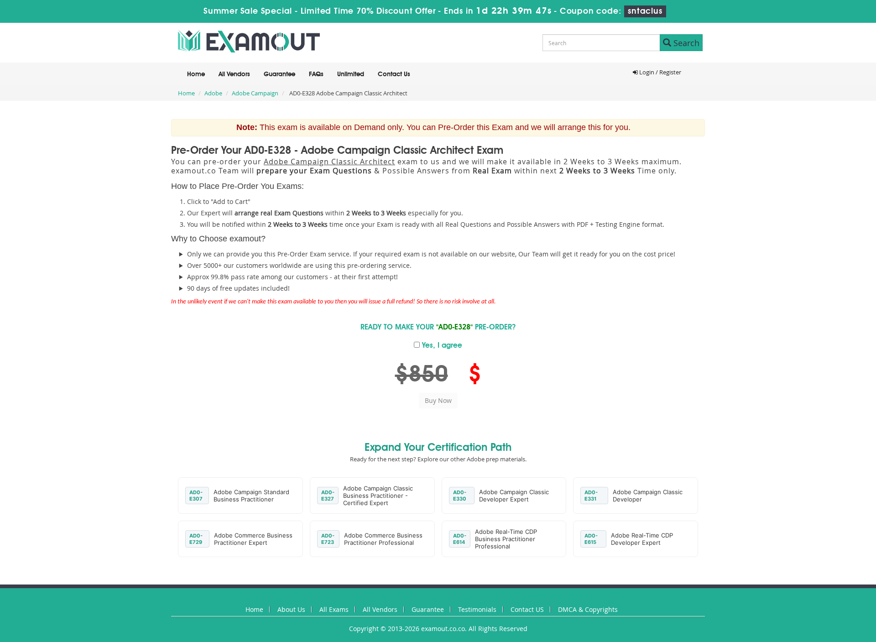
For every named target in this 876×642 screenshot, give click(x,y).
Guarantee (279, 74)
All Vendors (234, 74)
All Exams (334, 609)
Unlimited (350, 74)
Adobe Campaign (255, 93)
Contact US (527, 609)
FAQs (316, 74)
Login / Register (659, 72)
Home (196, 74)
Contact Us (394, 74)
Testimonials (477, 609)
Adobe (213, 93)
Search (685, 42)
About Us (291, 609)
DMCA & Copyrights (588, 609)
